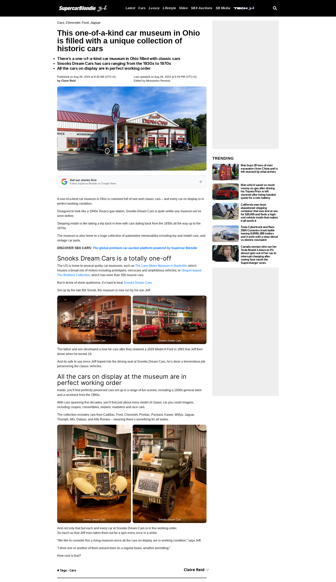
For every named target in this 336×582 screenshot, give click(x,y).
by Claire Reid (66, 80)
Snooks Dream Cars (138, 282)
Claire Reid (194, 569)
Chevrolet (73, 22)
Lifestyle (169, 8)
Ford (85, 22)
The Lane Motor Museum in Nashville (161, 265)
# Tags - (66, 570)
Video (183, 8)
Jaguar (95, 22)
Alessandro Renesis (158, 80)
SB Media (223, 8)
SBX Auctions (202, 8)
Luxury (154, 8)
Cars (142, 8)
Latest (130, 8)
